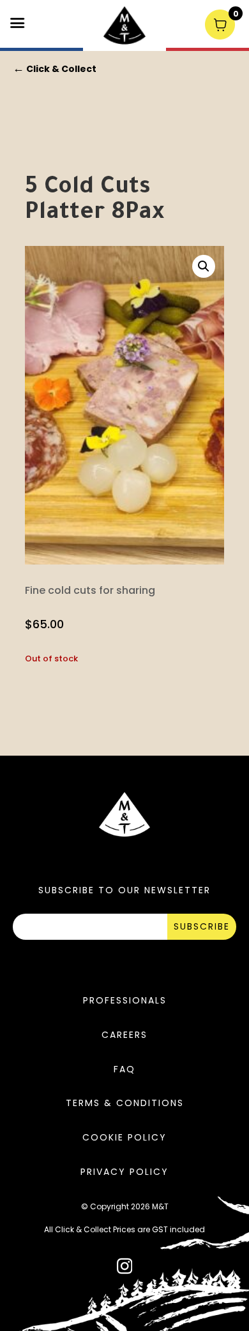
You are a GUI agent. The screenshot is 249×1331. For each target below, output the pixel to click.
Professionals (125, 1000)
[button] (203, 266)
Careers (124, 1034)
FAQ (124, 1069)
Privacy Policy (124, 1171)
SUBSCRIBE (202, 926)
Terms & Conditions (125, 1103)
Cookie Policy (124, 1137)
